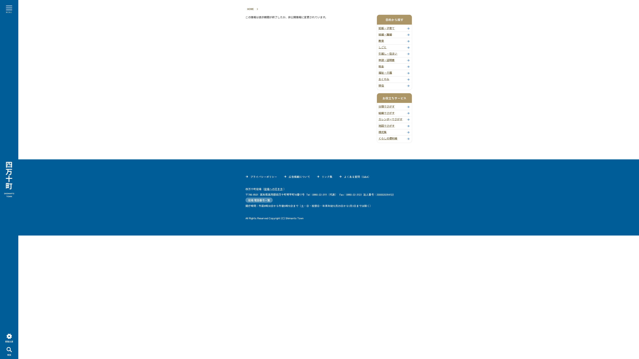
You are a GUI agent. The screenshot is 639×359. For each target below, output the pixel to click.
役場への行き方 (273, 189)
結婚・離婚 (385, 34)
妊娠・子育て (387, 28)
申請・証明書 (387, 60)
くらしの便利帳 (388, 138)
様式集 (383, 132)
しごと (383, 47)
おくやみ (384, 79)
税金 (381, 66)
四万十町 (9, 179)
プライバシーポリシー (263, 177)
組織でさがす (387, 113)
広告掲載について (299, 177)
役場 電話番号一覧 (259, 200)
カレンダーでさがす (390, 119)
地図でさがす (387, 126)
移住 (381, 85)
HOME (250, 9)
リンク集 (327, 177)
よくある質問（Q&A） (357, 177)
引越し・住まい (388, 54)
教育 (381, 41)
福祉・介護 (385, 73)
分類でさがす (387, 106)
